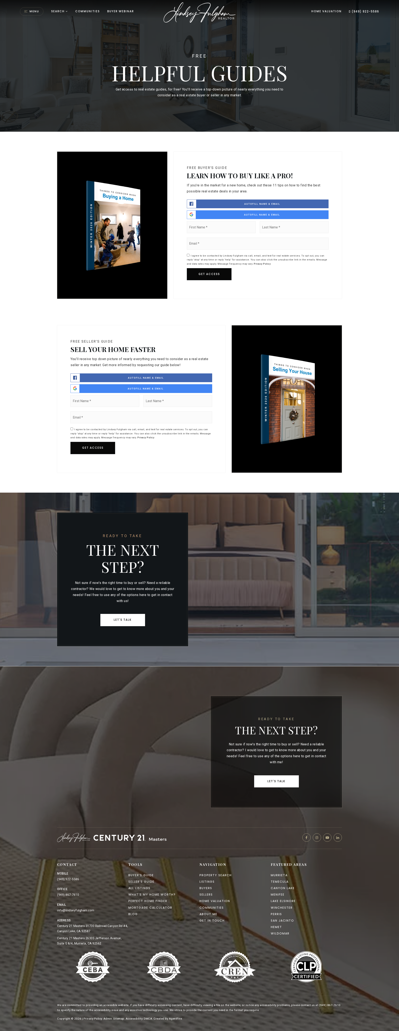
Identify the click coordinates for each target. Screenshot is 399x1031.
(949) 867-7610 (68, 894)
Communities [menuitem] (87, 11)
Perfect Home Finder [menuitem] (147, 901)
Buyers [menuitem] (206, 888)
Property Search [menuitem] (216, 875)
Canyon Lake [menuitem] (283, 888)
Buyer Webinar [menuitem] (120, 11)
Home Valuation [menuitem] (326, 11)
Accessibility (134, 1018)
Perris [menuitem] (276, 914)
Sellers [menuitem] (206, 894)
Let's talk (123, 620)
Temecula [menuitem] (280, 882)
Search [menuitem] (58, 11)
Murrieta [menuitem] (279, 875)
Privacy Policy (262, 264)
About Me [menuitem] (208, 914)
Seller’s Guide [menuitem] (141, 882)
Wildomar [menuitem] (280, 933)
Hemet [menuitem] (276, 927)
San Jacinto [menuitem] (282, 920)
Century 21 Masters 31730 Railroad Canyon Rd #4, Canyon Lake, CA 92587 (92, 928)
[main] (199, 333)
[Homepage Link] (199, 12)
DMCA (148, 1018)
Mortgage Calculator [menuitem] (150, 908)
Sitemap (118, 1018)
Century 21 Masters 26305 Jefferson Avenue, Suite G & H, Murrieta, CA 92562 (89, 941)
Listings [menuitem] (207, 882)
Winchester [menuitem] (282, 908)
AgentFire (175, 1018)
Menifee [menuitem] (277, 894)
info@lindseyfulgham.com (75, 910)
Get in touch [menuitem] (212, 920)
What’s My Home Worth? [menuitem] (152, 894)
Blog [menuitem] (133, 914)
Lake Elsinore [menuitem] (283, 901)
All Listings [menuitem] (139, 888)
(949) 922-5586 (365, 12)
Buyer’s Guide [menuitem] (141, 875)
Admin (107, 1018)
